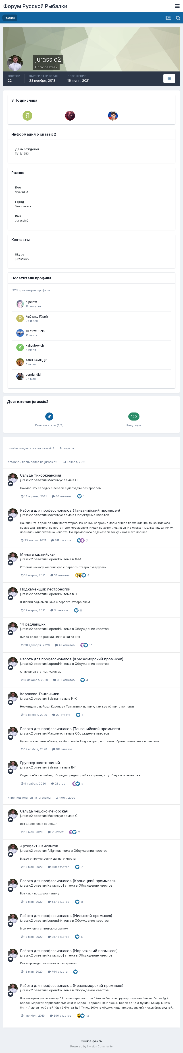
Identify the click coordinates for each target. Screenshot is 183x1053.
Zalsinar (53, 698)
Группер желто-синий (40, 762)
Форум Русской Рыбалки (35, 6)
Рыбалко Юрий (37, 316)
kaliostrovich (35, 345)
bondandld (33, 374)
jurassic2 (48, 448)
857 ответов (60, 936)
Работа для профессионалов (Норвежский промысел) (69, 950)
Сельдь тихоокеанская (40, 475)
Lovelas (13, 448)
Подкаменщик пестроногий (45, 589)
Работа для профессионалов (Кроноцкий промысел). (68, 881)
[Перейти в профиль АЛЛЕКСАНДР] (20, 362)
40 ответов (63, 496)
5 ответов (61, 610)
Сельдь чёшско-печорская (44, 811)
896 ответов (65, 680)
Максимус (55, 480)
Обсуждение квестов (92, 515)
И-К (74, 698)
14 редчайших (33, 624)
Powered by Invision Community (91, 1046)
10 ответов (61, 575)
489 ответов (60, 867)
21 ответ (60, 783)
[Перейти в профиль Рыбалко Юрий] (20, 318)
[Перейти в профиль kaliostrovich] (20, 347)
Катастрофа (57, 885)
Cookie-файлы (91, 1041)
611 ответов (62, 540)
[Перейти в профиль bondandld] (20, 376)
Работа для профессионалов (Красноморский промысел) (71, 659)
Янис (11, 797)
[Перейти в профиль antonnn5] (113, 116)
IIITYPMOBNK (35, 331)
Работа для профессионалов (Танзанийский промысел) (70, 510)
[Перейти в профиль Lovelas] (70, 116)
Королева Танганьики (39, 694)
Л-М (78, 559)
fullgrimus (54, 850)
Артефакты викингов (39, 846)
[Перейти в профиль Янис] (27, 116)
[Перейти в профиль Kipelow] (20, 304)
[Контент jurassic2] (169, 78)
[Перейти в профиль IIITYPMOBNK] (20, 333)
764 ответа (59, 971)
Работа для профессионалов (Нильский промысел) (66, 915)
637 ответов (60, 901)
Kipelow (31, 302)
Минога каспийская (37, 554)
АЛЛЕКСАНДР (36, 360)
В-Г (73, 767)
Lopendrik (55, 559)
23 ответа (62, 714)
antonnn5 (14, 462)
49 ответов (66, 645)
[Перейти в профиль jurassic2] (13, 478)
